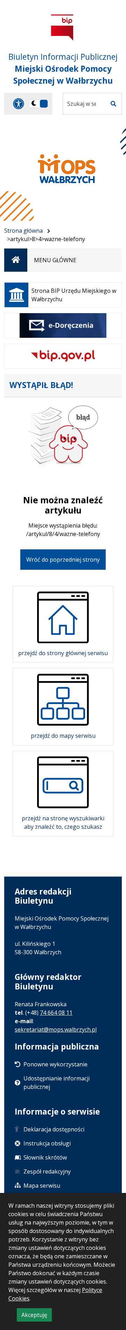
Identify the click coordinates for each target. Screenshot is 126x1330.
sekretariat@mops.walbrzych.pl (56, 1029)
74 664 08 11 (56, 1012)
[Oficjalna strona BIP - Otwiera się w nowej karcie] (62, 27)
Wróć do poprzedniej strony (63, 559)
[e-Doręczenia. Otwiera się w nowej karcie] (63, 325)
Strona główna (23, 230)
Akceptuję (36, 1316)
